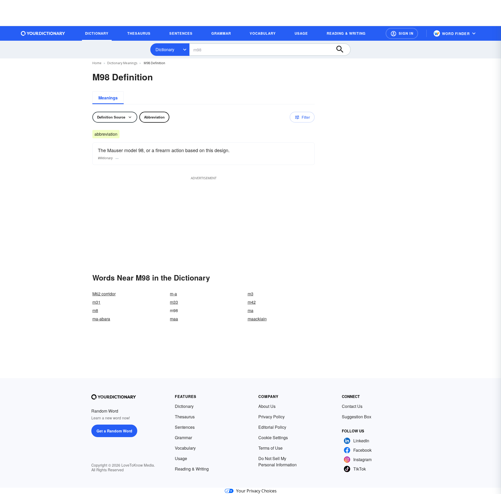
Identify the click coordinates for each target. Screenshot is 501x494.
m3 (250, 294)
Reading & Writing (192, 469)
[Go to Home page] (43, 33)
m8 (95, 310)
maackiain (257, 319)
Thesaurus (185, 417)
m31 (96, 302)
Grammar (183, 438)
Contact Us (352, 406)
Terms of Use (270, 448)
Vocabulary (185, 448)
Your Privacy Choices (256, 491)
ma (250, 310)
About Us (267, 406)
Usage (181, 458)
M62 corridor (104, 294)
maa (174, 319)
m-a (173, 294)
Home (97, 63)
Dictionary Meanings (122, 63)
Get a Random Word (114, 430)
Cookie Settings (273, 438)
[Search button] (342, 49)
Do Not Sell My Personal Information (277, 461)
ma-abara (101, 319)
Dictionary (165, 49)
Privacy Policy (271, 417)
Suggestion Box (356, 417)
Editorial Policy (272, 427)
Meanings (108, 98)
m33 (174, 302)
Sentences (185, 427)
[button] (402, 33)
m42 (252, 302)
